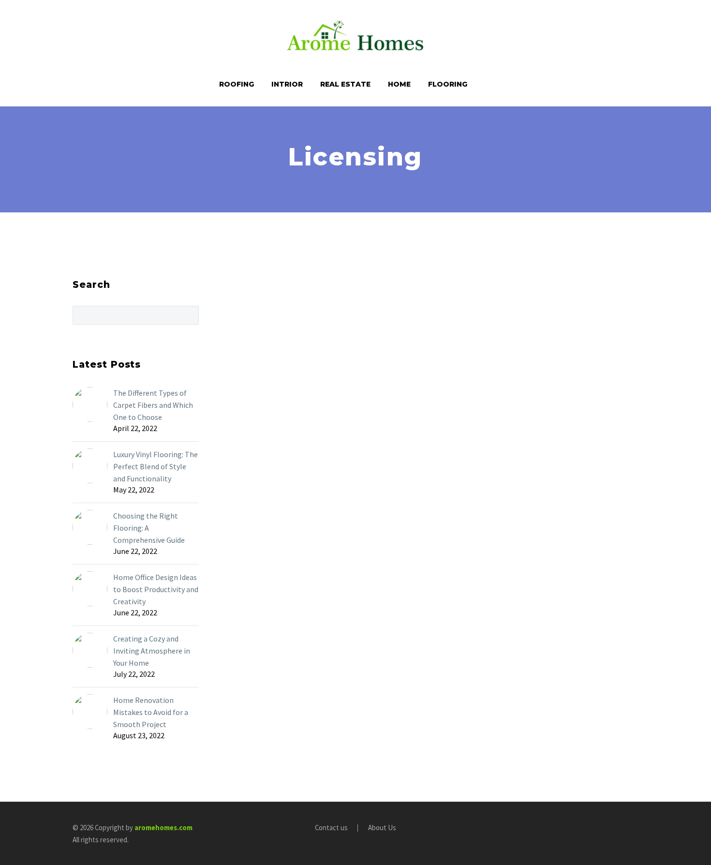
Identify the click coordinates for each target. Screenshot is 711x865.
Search (188, 315)
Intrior (287, 84)
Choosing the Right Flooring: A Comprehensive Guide (149, 528)
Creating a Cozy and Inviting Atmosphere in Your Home (151, 651)
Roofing (236, 84)
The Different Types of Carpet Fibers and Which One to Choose (153, 405)
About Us (382, 828)
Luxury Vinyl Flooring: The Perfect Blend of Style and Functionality (155, 466)
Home (399, 84)
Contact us (331, 828)
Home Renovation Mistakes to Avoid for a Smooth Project (150, 712)
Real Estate (345, 84)
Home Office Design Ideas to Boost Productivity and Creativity (155, 589)
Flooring (447, 84)
